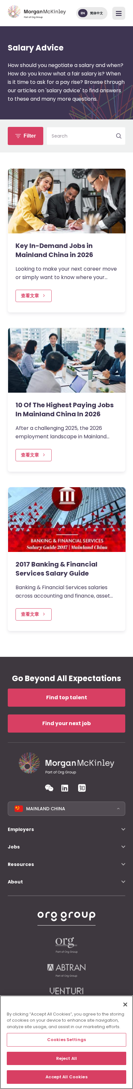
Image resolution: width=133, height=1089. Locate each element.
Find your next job (66, 723)
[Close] (125, 1004)
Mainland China (45, 808)
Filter (30, 136)
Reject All (66, 1058)
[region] (66, 1042)
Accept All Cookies (66, 1077)
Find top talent (66, 697)
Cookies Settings (66, 1040)
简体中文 (96, 13)
